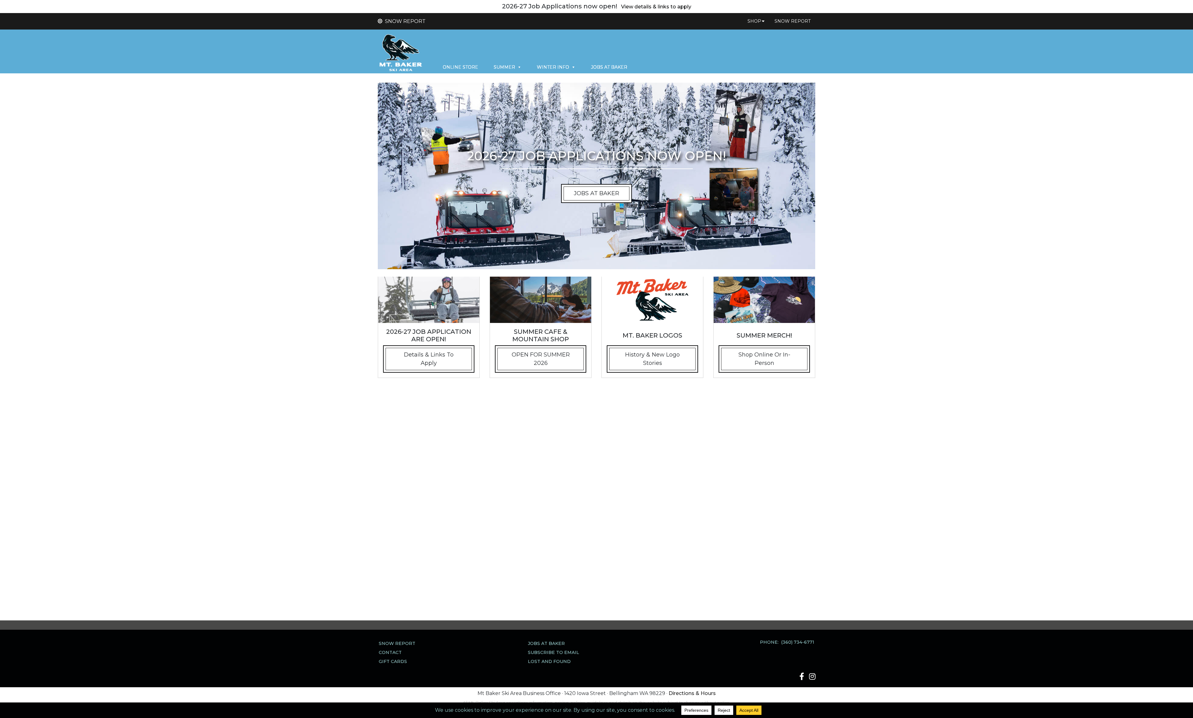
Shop (754, 21)
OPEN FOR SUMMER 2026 (541, 358)
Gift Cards (393, 661)
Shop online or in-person (764, 358)
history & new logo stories (652, 358)
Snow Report (405, 21)
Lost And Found (549, 661)
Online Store (460, 67)
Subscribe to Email (553, 652)
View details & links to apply (656, 7)
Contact (390, 652)
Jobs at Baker (609, 67)
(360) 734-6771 (797, 642)
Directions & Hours (692, 693)
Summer (504, 67)
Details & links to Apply (429, 358)
